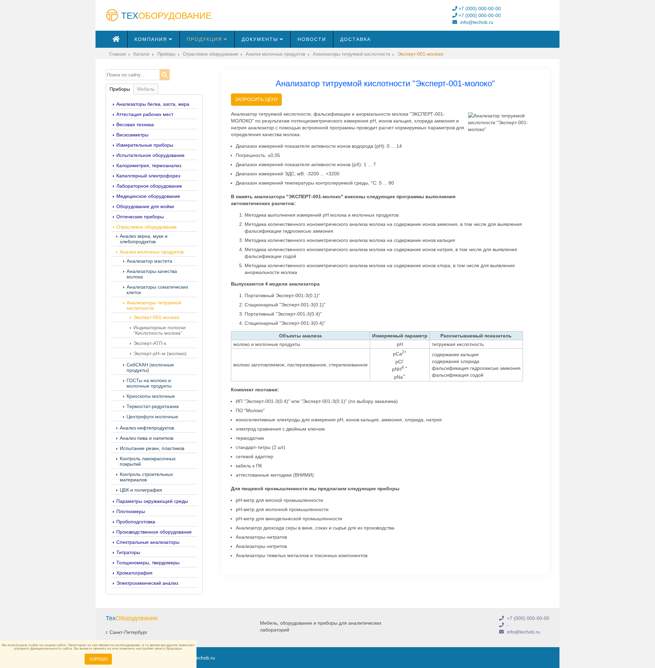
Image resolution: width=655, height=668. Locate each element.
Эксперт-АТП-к (149, 343)
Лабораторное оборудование (149, 186)
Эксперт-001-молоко (156, 317)
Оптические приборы (140, 216)
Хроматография (134, 573)
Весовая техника (135, 124)
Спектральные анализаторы (147, 542)
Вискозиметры (132, 134)
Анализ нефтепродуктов (147, 428)
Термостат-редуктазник (153, 406)
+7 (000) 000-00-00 (479, 8)
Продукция (204, 39)
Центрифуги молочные (152, 416)
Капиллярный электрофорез (148, 175)
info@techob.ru (476, 22)
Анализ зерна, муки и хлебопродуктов (144, 238)
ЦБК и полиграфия (141, 490)
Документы (260, 39)
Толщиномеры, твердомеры (147, 562)
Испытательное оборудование (150, 155)
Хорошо (98, 659)
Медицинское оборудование (148, 196)
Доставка (355, 39)
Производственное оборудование (154, 532)
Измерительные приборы (144, 145)
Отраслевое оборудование (146, 227)
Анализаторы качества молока (152, 273)
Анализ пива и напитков (146, 438)
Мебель (146, 89)
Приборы (120, 89)
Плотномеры (130, 511)
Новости (311, 39)
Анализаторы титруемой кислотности (154, 305)
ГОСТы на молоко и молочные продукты (149, 383)
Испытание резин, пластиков (152, 448)
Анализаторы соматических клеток (157, 289)
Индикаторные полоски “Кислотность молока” (159, 330)
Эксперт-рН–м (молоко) (160, 353)
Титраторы (128, 552)
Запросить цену (256, 99)
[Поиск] (164, 74)
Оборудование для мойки (145, 206)
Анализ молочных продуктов (152, 252)
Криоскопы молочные (151, 396)
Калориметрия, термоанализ (148, 165)
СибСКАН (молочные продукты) (150, 367)
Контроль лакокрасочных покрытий (148, 461)
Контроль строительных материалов (146, 476)
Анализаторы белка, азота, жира (152, 104)
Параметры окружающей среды (152, 501)
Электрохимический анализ (147, 583)
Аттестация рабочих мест (144, 114)
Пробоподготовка (135, 521)
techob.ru (204, 657)
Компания (150, 39)
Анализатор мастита (149, 261)
